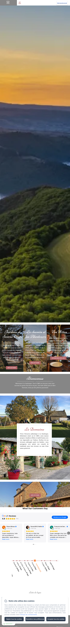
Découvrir (12, 368)
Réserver (62, 3)
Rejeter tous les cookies (14, 619)
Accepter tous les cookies (55, 619)
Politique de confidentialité (28, 614)
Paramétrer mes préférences (35, 619)
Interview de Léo (58, 358)
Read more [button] (5, 539)
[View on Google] (4, 527)
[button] (1, 533)
